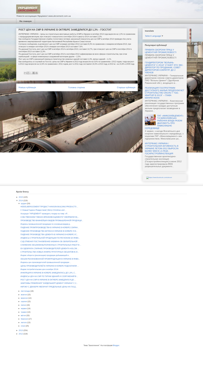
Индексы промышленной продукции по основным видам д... (46, 224)
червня (24, 308)
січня (23, 326)
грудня (24, 204)
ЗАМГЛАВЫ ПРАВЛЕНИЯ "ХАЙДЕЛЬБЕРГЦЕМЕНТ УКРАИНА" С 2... (49, 283)
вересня (24, 298)
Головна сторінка (76, 87)
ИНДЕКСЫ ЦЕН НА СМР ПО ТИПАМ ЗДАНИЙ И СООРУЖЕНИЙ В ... (49, 276)
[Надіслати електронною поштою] (25, 72)
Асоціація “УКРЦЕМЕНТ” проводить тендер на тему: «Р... (44, 214)
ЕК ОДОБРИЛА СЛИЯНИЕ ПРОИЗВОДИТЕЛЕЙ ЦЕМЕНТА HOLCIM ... (50, 248)
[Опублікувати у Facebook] (33, 72)
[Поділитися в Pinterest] (36, 72)
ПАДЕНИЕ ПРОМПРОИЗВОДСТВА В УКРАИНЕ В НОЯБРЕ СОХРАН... (50, 227)
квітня (23, 315)
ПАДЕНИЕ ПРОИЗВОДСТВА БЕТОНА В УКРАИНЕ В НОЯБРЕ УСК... (49, 231)
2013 (21, 330)
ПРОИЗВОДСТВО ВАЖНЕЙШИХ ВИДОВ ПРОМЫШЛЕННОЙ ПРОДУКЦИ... (52, 220)
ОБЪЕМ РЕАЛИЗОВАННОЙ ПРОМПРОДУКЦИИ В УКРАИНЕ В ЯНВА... (50, 259)
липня (23, 305)
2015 (21, 197)
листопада (25, 291)
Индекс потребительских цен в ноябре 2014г (39, 269)
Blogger (116, 345)
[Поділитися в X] (30, 72)
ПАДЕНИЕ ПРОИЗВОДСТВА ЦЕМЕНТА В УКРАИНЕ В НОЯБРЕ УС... (49, 234)
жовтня (24, 295)
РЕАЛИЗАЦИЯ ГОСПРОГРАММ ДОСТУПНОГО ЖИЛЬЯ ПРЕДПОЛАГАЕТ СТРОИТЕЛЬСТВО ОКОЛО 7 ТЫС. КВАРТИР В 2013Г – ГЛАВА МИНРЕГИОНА (164, 93)
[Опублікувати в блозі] (28, 72)
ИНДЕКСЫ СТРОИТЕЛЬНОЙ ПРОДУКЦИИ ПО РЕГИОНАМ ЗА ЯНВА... (50, 238)
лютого (24, 322)
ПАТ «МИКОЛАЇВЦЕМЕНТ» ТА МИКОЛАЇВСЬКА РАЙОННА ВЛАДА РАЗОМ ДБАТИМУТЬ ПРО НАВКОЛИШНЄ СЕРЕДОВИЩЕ (164, 122)
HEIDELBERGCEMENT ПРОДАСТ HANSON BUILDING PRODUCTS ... (49, 207)
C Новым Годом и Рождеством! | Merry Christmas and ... (43, 210)
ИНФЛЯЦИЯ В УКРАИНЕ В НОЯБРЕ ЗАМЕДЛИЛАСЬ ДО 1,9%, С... (48, 273)
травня (24, 312)
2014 (21, 201)
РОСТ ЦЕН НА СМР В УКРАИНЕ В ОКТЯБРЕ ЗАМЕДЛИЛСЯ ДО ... (48, 280)
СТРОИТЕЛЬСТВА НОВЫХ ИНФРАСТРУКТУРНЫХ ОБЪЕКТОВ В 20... (50, 252)
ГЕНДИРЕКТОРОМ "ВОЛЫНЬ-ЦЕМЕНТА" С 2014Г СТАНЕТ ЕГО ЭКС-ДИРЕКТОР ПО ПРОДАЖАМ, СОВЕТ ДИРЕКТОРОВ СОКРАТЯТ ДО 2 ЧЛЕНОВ (164, 67)
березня (24, 319)
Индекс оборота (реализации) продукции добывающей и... (45, 255)
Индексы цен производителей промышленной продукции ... (46, 262)
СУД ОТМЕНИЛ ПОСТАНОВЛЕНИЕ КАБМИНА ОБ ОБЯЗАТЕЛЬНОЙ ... (50, 241)
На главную (25, 21)
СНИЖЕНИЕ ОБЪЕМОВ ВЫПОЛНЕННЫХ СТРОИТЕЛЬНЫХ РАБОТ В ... (51, 245)
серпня (24, 301)
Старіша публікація (126, 87)
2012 (21, 334)
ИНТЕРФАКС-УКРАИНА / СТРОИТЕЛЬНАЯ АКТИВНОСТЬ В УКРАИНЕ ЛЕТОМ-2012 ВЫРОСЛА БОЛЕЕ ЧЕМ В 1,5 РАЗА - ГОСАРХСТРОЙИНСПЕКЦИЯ (161, 148)
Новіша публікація (27, 87)
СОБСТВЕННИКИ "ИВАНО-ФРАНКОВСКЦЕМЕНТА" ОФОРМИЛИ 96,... (50, 217)
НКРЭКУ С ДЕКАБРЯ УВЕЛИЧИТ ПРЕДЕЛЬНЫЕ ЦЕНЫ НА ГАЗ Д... (49, 287)
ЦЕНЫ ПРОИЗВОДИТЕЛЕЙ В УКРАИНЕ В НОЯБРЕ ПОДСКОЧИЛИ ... (50, 266)
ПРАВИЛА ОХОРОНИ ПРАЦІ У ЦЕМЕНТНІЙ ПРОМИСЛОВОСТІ (160, 51)
